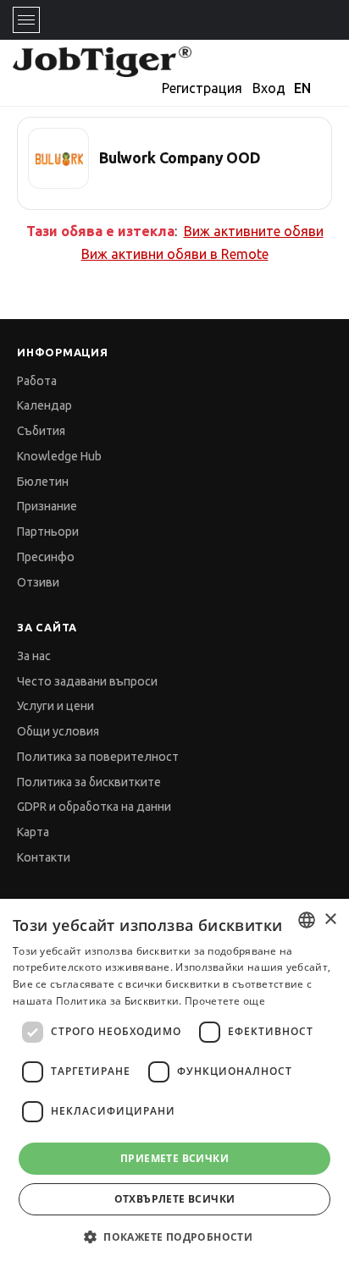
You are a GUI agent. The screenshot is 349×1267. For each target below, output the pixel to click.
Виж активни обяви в (175, 254)
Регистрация (202, 88)
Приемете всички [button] (174, 1158)
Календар (44, 405)
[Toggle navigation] (26, 20)
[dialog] (174, 1083)
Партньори (48, 531)
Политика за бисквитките (89, 782)
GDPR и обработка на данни (94, 806)
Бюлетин (43, 481)
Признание (47, 506)
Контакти (43, 857)
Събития (41, 431)
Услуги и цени (55, 706)
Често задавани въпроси (87, 681)
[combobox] (306, 920)
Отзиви (38, 582)
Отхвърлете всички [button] (174, 1199)
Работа (37, 381)
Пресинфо (46, 557)
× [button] (330, 919)
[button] (174, 1237)
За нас (34, 656)
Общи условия (58, 731)
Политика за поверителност (98, 756)
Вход (268, 88)
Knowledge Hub (59, 456)
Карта (33, 832)
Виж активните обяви (254, 231)
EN (302, 88)
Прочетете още (225, 1001)
